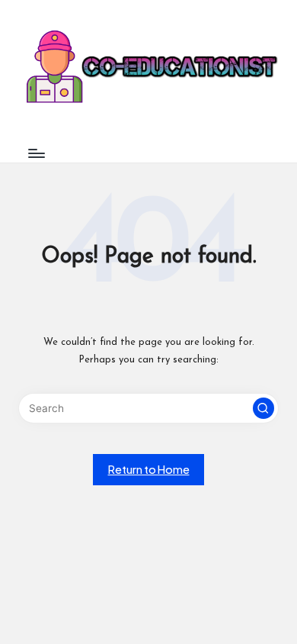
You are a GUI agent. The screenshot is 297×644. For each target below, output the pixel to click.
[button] (263, 408)
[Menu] (35, 153)
